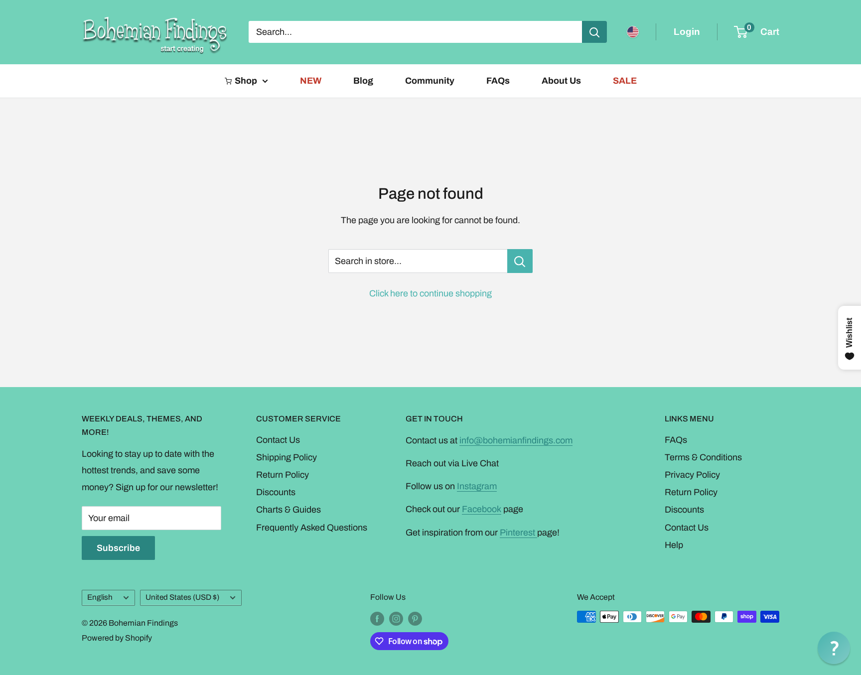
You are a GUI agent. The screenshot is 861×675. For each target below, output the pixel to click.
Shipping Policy (286, 457)
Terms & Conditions (703, 457)
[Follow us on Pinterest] (415, 618)
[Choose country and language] (633, 32)
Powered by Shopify (117, 638)
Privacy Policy (692, 475)
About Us (561, 81)
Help (674, 545)
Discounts (275, 492)
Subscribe (118, 548)
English (100, 597)
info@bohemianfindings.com (516, 440)
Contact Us (278, 440)
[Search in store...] (520, 261)
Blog (363, 81)
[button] (834, 648)
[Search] (594, 32)
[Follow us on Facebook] (377, 618)
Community (429, 81)
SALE (625, 81)
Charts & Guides (288, 510)
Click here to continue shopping (430, 293)
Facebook (481, 509)
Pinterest (518, 533)
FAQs (498, 81)
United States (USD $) (182, 597)
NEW (310, 81)
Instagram (477, 486)
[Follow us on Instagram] (396, 618)
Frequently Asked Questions (311, 528)
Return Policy (282, 475)
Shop (246, 81)
